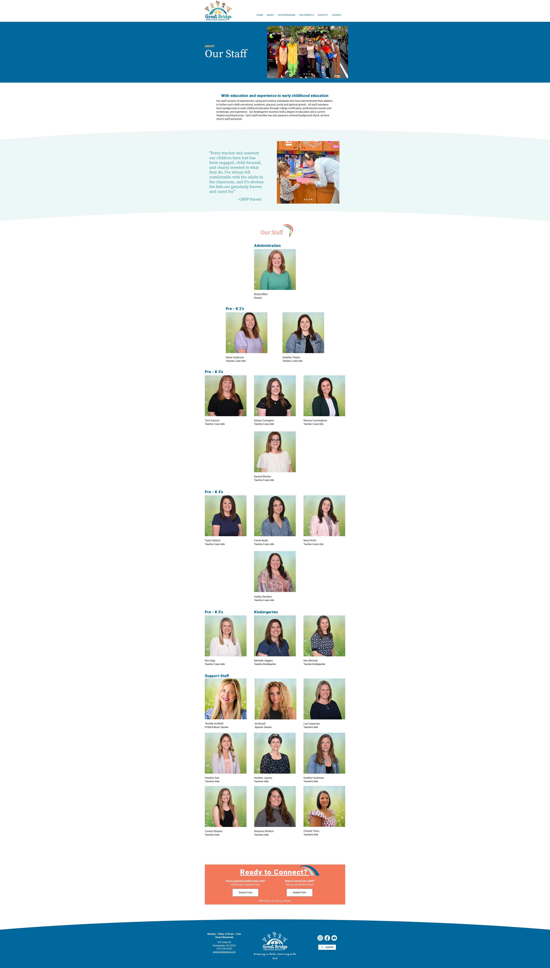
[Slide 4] (311, 74)
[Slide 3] (309, 74)
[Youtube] (334, 938)
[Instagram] (320, 938)
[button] (270, 15)
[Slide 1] (304, 74)
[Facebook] (327, 938)
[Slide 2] (306, 74)
